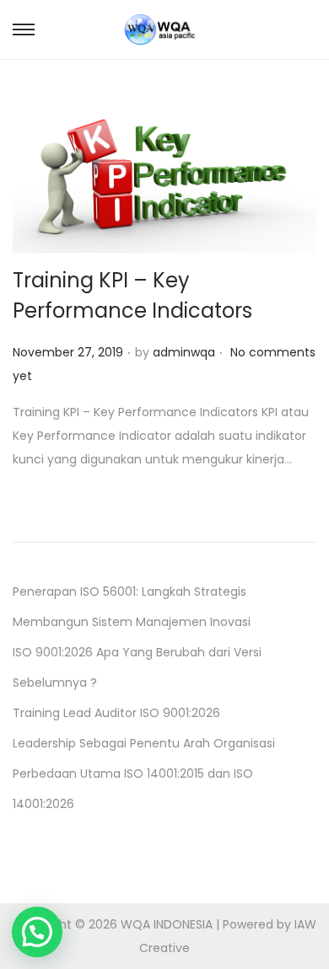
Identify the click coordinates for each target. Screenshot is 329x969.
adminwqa (184, 352)
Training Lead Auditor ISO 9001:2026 (116, 712)
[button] (37, 932)
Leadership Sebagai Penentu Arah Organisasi (144, 743)
